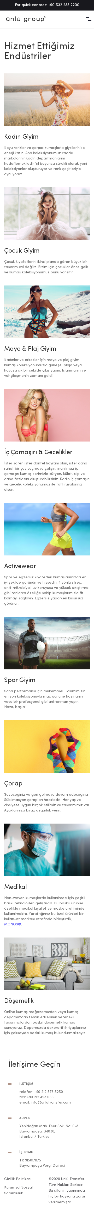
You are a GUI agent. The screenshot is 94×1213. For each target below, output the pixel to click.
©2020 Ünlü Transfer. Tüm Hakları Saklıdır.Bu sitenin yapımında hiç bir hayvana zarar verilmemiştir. (67, 1190)
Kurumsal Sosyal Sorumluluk (18, 1190)
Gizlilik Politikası (17, 1179)
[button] (88, 19)
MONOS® (12, 924)
